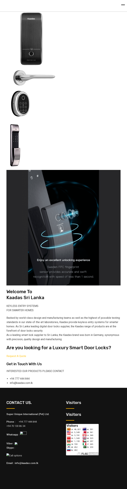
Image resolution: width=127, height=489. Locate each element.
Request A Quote (16, 356)
